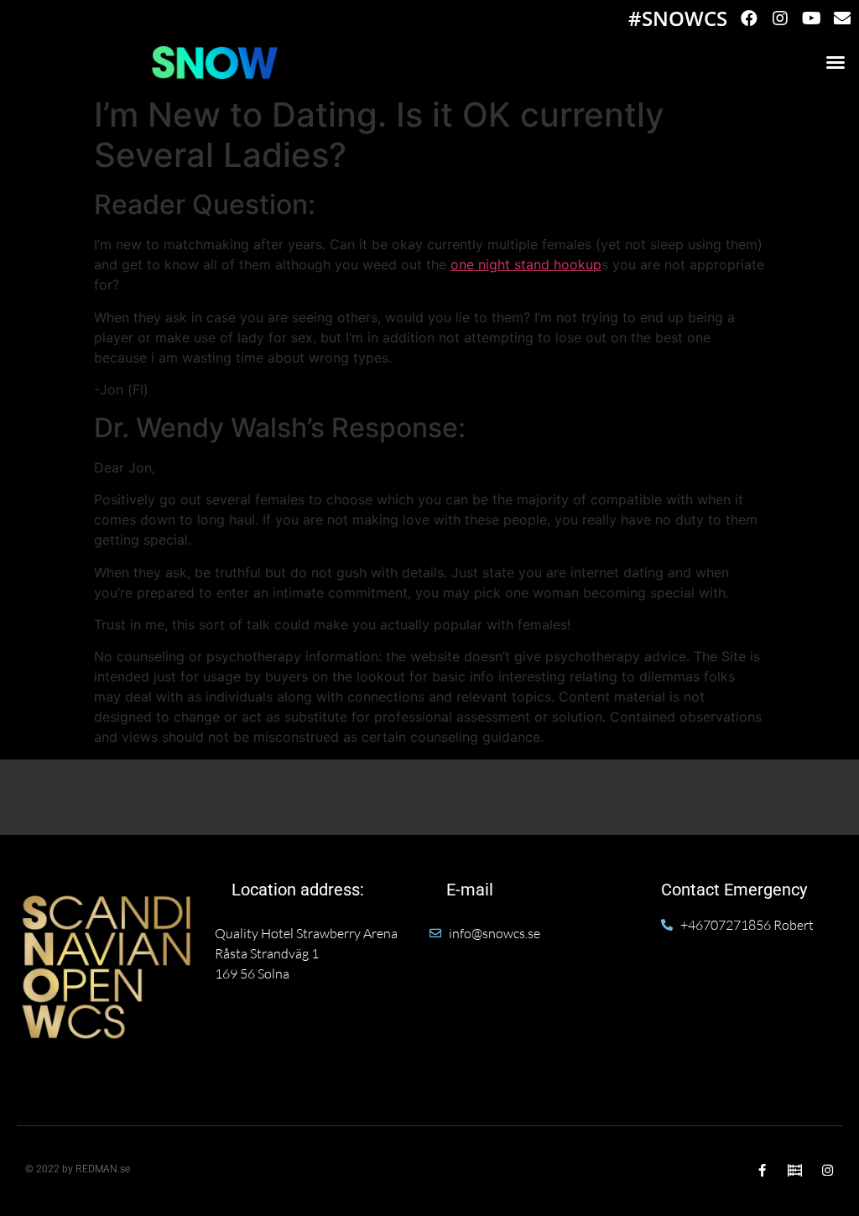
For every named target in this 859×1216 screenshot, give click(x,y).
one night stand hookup (525, 264)
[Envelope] (842, 18)
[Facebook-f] (762, 1170)
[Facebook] (749, 18)
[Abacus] (795, 1170)
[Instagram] (780, 18)
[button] (835, 62)
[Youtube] (811, 18)
